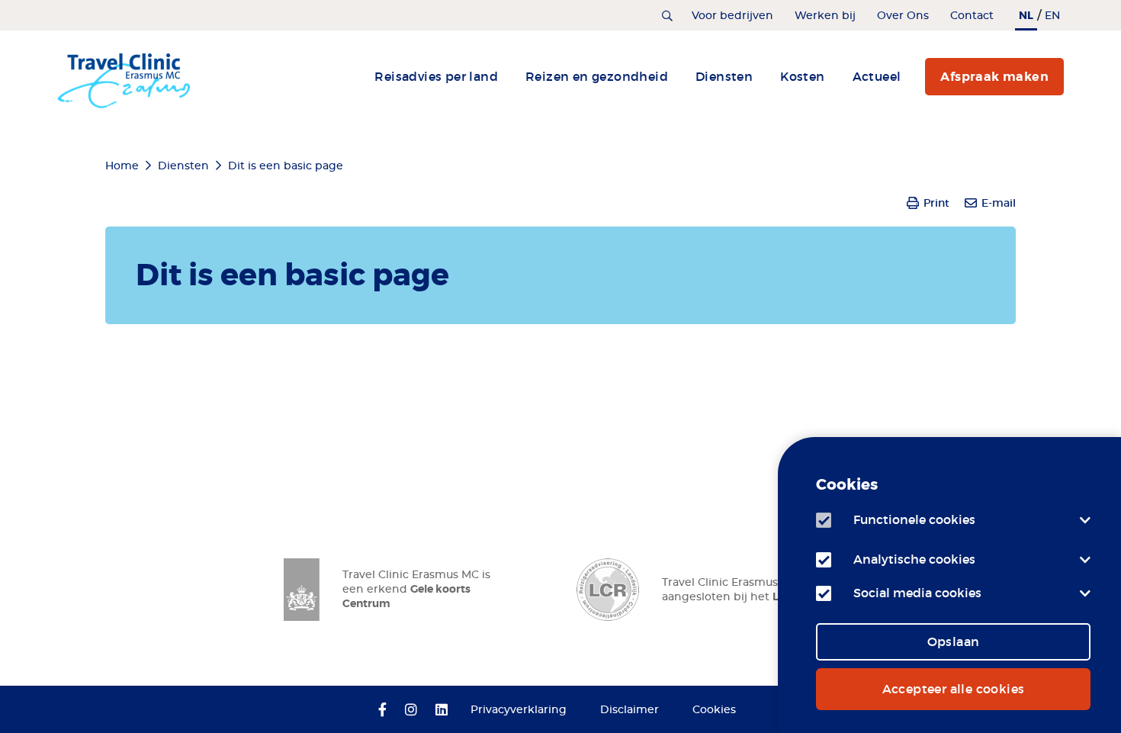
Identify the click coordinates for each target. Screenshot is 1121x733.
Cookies (714, 710)
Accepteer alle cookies (953, 688)
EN (1052, 16)
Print (936, 203)
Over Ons (903, 16)
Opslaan (953, 641)
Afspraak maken (994, 77)
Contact (972, 16)
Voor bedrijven (732, 16)
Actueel (877, 76)
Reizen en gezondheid (596, 76)
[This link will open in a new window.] (382, 711)
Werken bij (825, 16)
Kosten (802, 76)
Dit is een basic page (285, 166)
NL (1026, 15)
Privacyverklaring (519, 710)
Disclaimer (629, 710)
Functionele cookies (914, 519)
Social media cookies (917, 592)
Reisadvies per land (436, 76)
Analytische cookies (914, 559)
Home (122, 166)
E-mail (998, 203)
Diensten (724, 76)
